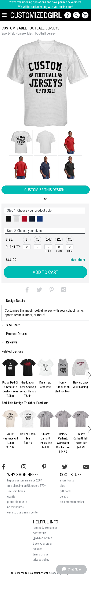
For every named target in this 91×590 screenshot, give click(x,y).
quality (11, 496)
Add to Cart (45, 272)
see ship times (16, 491)
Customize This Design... (45, 189)
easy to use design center (23, 512)
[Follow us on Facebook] (4, 467)
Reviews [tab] (11, 342)
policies (37, 549)
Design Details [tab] (15, 301)
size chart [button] (77, 260)
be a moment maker (72, 502)
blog (62, 486)
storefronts (67, 480)
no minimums (15, 507)
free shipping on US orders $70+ (26, 486)
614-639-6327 (43, 538)
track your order (42, 543)
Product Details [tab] (16, 334)
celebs (64, 496)
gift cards (66, 491)
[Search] (77, 15)
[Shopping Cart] (86, 15)
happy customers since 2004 (24, 480)
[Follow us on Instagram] (23, 467)
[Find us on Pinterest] (44, 467)
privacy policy (41, 560)
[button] (21, 142)
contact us (39, 533)
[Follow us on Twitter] (65, 467)
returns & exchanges (45, 528)
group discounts (17, 502)
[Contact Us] (68, 15)
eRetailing (55, 573)
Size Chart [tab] (13, 325)
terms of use (40, 554)
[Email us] (86, 467)
